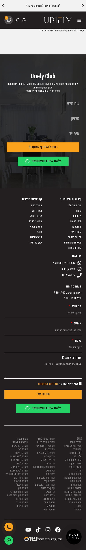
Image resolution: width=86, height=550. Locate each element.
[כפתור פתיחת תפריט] (79, 20)
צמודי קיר (50, 474)
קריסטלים (50, 492)
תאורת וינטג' (22, 485)
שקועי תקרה (22, 439)
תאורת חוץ (37, 211)
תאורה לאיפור (21, 453)
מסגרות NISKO (74, 488)
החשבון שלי (76, 232)
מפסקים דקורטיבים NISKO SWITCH (73, 493)
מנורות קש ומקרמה (73, 477)
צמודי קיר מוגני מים (46, 477)
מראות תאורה (75, 502)
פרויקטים (77, 216)
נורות (79, 506)
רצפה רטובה (49, 499)
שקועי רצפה (49, 509)
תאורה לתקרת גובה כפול (17, 474)
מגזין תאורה (76, 221)
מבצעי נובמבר (75, 467)
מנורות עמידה (75, 474)
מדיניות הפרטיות (48, 384)
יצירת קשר (77, 226)
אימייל (77, 324)
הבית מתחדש (36, 237)
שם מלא (76, 306)
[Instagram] (48, 530)
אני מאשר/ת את (58, 384)
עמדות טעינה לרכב (46, 439)
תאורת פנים (36, 205)
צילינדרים (50, 470)
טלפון (78, 341)
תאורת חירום (22, 499)
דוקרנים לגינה (75, 453)
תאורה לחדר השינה (19, 456)
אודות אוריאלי (75, 205)
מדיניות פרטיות (75, 237)
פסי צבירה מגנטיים (46, 453)
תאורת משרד (22, 502)
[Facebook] (58, 530)
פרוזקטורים (49, 456)
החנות (79, 211)
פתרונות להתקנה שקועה (44, 467)
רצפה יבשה (49, 495)
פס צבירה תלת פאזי (45, 446)
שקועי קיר (50, 506)
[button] (3, 6)
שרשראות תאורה (20, 442)
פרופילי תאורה (48, 460)
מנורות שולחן (76, 481)
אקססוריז (77, 449)
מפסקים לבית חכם (73, 499)
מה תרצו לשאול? (72, 358)
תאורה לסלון (22, 463)
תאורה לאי (23, 449)
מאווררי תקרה (35, 221)
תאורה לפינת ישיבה (19, 470)
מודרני (79, 470)
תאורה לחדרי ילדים (19, 460)
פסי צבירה (50, 449)
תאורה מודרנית (21, 477)
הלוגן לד (78, 456)
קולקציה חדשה (48, 488)
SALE (79, 439)
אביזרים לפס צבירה (73, 446)
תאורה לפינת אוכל (19, 467)
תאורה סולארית (21, 481)
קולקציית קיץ (36, 226)
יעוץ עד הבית (36, 242)
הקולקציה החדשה (73, 460)
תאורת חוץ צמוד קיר (18, 492)
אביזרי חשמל (36, 216)
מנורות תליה (76, 485)
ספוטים (78, 509)
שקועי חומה (49, 502)
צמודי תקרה (49, 481)
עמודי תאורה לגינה (46, 442)
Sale (39, 232)
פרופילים (51, 463)
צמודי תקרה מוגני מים (45, 485)
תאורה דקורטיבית (20, 446)
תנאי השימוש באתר (73, 242)
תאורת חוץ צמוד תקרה (17, 495)
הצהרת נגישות (75, 248)
